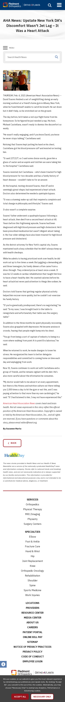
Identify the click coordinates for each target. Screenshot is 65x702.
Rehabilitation (32, 575)
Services (32, 499)
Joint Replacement (32, 561)
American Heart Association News (19, 403)
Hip (32, 556)
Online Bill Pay (32, 637)
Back (12, 443)
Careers (32, 627)
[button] (49, 5)
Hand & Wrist (32, 551)
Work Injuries (32, 595)
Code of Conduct (32, 656)
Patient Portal (32, 632)
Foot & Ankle (32, 541)
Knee (32, 565)
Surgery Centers (32, 523)
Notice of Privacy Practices (32, 646)
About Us (32, 622)
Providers (32, 607)
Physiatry (33, 519)
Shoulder (32, 580)
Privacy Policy (32, 651)
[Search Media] (56, 57)
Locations (32, 602)
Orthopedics (32, 504)
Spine (32, 585)
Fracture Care (32, 546)
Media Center (32, 617)
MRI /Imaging (32, 514)
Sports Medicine (32, 590)
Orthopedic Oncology (32, 570)
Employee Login (32, 661)
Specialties (32, 531)
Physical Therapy (32, 509)
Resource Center (32, 612)
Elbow (32, 536)
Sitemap (32, 641)
